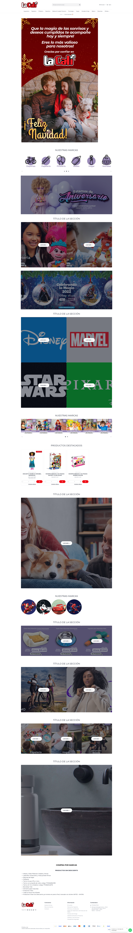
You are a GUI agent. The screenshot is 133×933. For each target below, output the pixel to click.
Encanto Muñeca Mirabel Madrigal (32, 474)
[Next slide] (111, 171)
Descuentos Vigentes (72, 907)
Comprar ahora (32, 484)
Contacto (46, 909)
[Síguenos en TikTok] (33, 910)
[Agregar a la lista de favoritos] (22, 458)
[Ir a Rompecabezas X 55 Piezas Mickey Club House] (55, 460)
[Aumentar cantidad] (35, 481)
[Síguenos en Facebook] (29, 910)
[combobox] (66, 4)
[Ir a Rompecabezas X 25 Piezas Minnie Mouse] (78, 460)
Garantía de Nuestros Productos (75, 915)
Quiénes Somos (48, 905)
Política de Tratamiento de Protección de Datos (77, 911)
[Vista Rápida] (22, 462)
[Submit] (80, 4)
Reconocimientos (48, 907)
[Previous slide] (22, 171)
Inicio (61, 14)
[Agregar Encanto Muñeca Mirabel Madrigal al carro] (39, 481)
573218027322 (95, 905)
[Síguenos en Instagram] (27, 910)
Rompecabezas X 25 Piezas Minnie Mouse (78, 474)
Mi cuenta (69, 905)
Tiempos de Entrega (72, 913)
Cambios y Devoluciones (73, 917)
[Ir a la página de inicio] (30, 5)
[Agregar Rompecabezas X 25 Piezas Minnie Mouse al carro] (85, 481)
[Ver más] (28, 161)
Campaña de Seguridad (73, 919)
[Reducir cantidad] (23, 481)
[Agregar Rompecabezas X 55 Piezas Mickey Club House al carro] (62, 481)
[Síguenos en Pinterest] (35, 910)
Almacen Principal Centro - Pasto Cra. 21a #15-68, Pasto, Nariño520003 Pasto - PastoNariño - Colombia (100, 908)
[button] (64, 171)
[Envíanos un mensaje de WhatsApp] (130, 930)
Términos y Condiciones (73, 909)
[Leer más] (43, 244)
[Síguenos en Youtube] (31, 910)
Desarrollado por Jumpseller (43, 928)
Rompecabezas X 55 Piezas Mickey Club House (55, 474)
